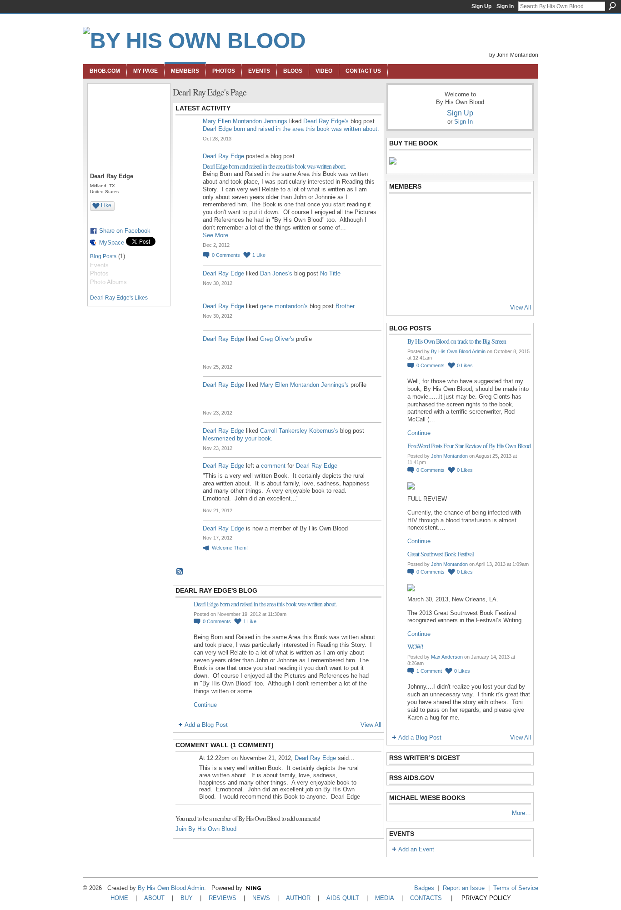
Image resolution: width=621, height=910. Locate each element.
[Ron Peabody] (422, 284)
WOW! (415, 646)
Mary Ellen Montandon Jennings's (304, 384)
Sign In (505, 6)
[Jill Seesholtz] (422, 259)
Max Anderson (447, 657)
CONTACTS (426, 898)
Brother (345, 306)
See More (215, 235)
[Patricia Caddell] (467, 259)
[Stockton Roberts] (467, 235)
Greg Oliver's (277, 338)
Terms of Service (515, 888)
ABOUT (154, 898)
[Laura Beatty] (489, 210)
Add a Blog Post (206, 724)
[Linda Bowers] (511, 235)
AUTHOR (298, 898)
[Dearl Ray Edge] (400, 235)
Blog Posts (103, 256)
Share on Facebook (124, 230)
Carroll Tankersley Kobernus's (299, 430)
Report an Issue (464, 888)
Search (612, 6)
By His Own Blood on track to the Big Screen (456, 341)
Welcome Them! (230, 547)
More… (521, 813)
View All (371, 724)
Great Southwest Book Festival (440, 554)
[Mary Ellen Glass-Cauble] (445, 235)
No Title (330, 273)
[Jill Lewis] (445, 284)
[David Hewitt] (467, 210)
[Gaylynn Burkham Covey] (511, 210)
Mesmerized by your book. (238, 438)
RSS (180, 572)
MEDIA (384, 898)
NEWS (261, 898)
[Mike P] (489, 284)
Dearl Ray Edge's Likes (119, 298)
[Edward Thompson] (400, 284)
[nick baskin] (445, 259)
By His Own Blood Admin (458, 351)
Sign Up (481, 6)
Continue (205, 704)
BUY (186, 898)
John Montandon (449, 456)
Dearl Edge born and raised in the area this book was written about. (291, 128)
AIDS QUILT (342, 898)
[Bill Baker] (467, 284)
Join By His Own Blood (205, 828)
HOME (119, 898)
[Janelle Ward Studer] (489, 259)
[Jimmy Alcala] (400, 210)
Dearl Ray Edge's (326, 121)
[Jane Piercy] (511, 259)
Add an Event (416, 849)
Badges (424, 888)
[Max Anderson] (422, 210)
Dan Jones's (276, 273)
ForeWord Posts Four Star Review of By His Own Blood (469, 445)
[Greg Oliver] (400, 259)
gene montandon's (284, 306)
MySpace (111, 242)
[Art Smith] (445, 210)
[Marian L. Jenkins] (422, 235)
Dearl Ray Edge (223, 156)
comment (273, 465)
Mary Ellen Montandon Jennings (245, 121)
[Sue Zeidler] (511, 284)
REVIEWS (222, 898)
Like (106, 205)
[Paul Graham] (489, 235)
